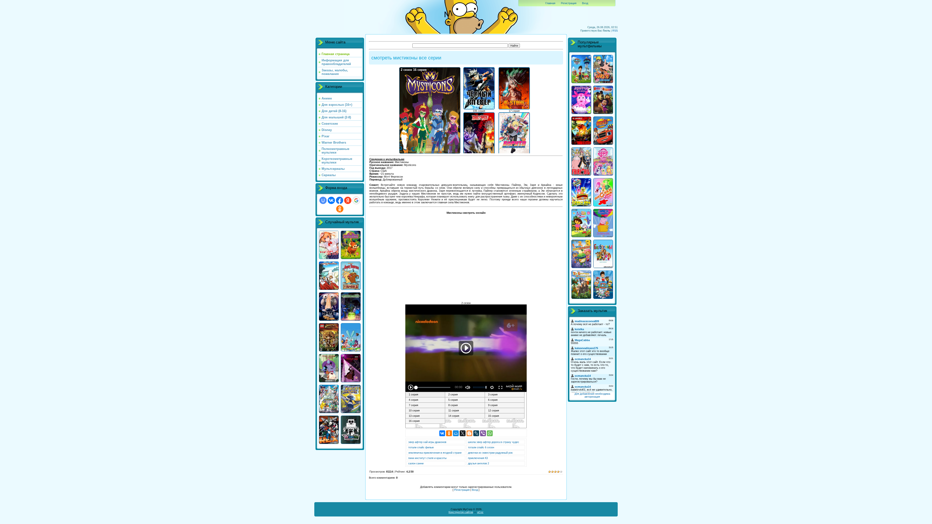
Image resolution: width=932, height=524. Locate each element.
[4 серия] (425, 400)
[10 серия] (425, 410)
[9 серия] (504, 405)
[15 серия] (504, 416)
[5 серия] (465, 400)
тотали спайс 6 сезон (481, 447)
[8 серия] (465, 405)
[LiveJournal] (476, 433)
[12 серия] (504, 410)
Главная (550, 3)
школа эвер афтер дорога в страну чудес (493, 442)
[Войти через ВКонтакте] (331, 200)
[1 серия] (425, 394)
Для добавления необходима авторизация (592, 395)
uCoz (480, 512)
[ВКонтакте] (442, 433)
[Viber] (483, 433)
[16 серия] (425, 421)
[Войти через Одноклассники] (339, 209)
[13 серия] (425, 416)
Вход (585, 3)
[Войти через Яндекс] (347, 200)
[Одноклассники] (449, 433)
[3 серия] (504, 394)
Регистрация (568, 3)
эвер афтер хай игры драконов (427, 442)
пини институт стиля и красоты (427, 458)
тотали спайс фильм (421, 447)
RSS (615, 30)
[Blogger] (469, 433)
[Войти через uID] (323, 200)
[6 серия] (504, 400)
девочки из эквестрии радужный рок (490, 452)
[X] (463, 433)
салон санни (416, 463)
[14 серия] (465, 416)
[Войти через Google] (356, 200)
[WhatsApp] (490, 433)
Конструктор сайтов (461, 512)
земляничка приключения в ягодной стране (435, 452)
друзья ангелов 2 (478, 463)
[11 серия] (465, 410)
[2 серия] (465, 394)
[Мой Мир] (456, 433)
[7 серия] (425, 405)
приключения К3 (478, 458)
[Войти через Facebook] (339, 200)
